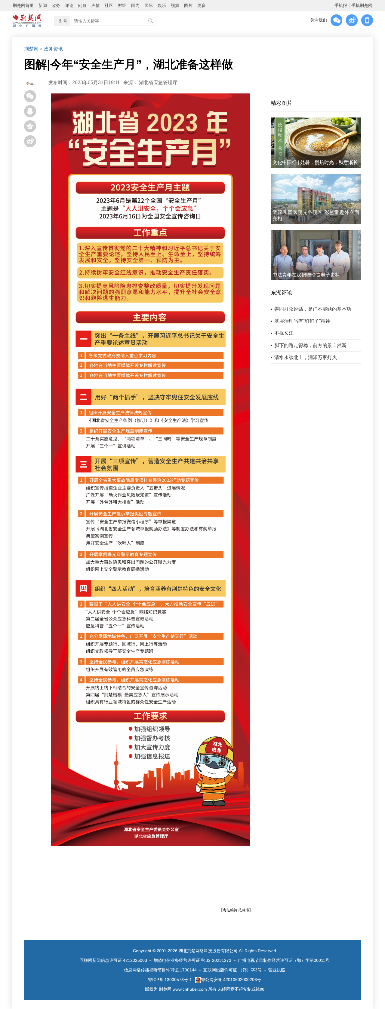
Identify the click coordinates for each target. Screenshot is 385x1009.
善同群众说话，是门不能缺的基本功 (312, 309)
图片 (188, 5)
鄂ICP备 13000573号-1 (170, 979)
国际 (148, 5)
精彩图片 (281, 103)
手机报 (340, 5)
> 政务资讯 (51, 48)
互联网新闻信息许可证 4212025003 (113, 960)
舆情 (95, 5)
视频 (175, 5)
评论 (69, 5)
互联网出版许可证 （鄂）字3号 (232, 970)
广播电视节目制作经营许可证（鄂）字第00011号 (283, 960)
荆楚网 (31, 48)
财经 (122, 5)
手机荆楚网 (361, 5)
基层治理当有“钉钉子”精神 (302, 321)
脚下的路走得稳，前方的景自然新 (310, 345)
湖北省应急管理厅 (158, 82)
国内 (135, 5)
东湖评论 (281, 293)
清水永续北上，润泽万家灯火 (305, 357)
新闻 (42, 5)
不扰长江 (284, 333)
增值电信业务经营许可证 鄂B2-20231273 (192, 960)
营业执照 (276, 970)
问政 (82, 5)
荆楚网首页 (23, 5)
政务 (56, 5)
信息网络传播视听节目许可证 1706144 (160, 970)
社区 (109, 5)
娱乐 (162, 5)
